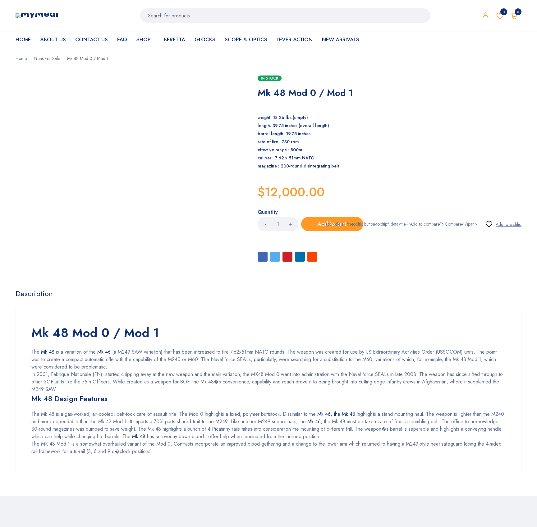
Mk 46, (314, 421)
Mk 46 (104, 351)
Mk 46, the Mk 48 (336, 414)
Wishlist (504, 11)
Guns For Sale (47, 58)
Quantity (268, 212)
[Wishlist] (503, 224)
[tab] (34, 293)
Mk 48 (47, 351)
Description (34, 293)
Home (21, 58)
